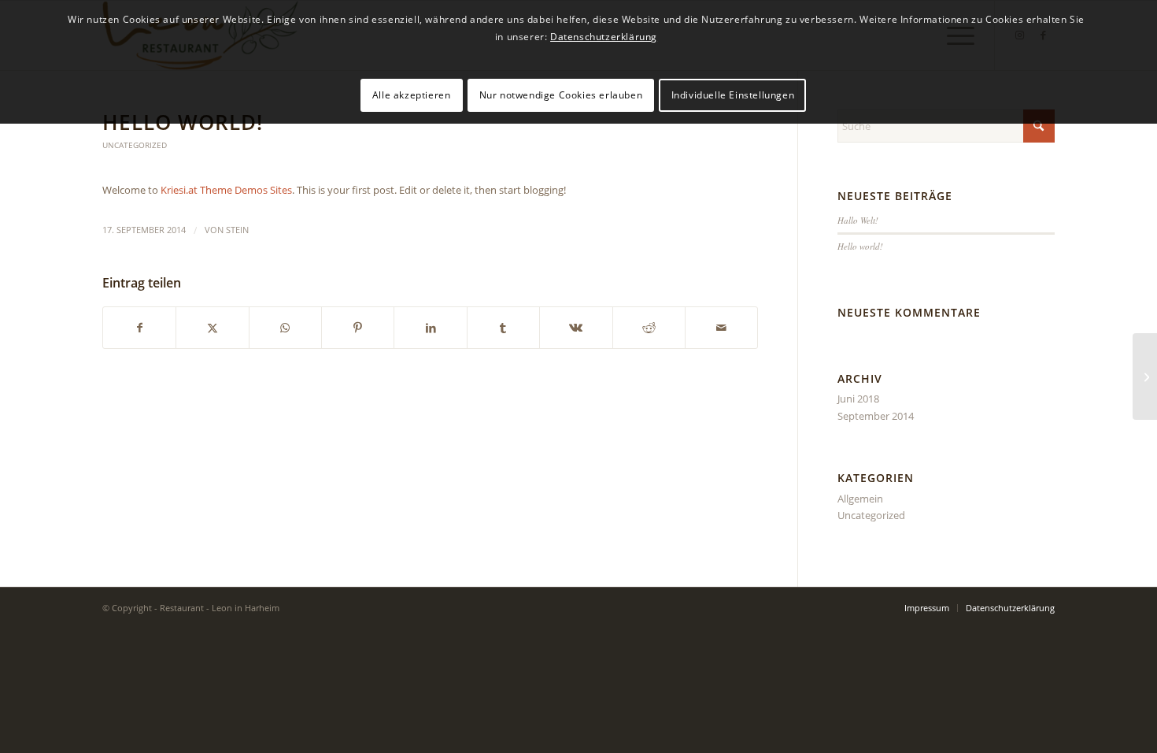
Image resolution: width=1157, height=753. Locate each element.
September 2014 (875, 416)
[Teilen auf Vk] (576, 327)
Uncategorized (134, 144)
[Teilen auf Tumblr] (503, 327)
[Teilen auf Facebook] (139, 327)
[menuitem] (926, 608)
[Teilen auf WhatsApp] (285, 327)
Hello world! (860, 246)
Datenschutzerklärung (603, 36)
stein (237, 230)
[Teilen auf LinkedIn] (430, 327)
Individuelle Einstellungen (733, 95)
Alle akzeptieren (411, 95)
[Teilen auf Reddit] (649, 327)
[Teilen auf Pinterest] (358, 327)
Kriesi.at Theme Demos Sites (226, 190)
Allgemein (860, 498)
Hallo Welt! (857, 220)
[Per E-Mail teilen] (721, 327)
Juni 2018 (858, 398)
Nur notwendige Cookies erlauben (561, 95)
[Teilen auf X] (212, 327)
